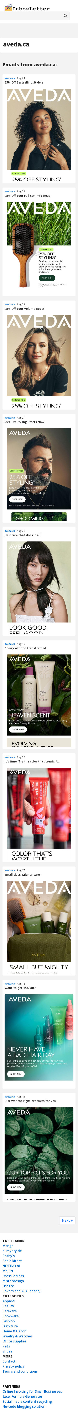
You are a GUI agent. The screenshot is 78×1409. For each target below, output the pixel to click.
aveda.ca (10, 78)
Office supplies (14, 1341)
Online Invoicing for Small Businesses (32, 1391)
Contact (9, 1361)
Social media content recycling (27, 1401)
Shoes (7, 1351)
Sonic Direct (12, 1261)
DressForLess (13, 1276)
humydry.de (12, 1250)
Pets (6, 1346)
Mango (8, 1245)
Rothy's (8, 1255)
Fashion (8, 1321)
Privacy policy (13, 1366)
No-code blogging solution (23, 1406)
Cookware (10, 1316)
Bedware (9, 1311)
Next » (67, 1220)
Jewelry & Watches (17, 1336)
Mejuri (7, 1271)
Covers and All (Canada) (21, 1291)
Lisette (8, 1286)
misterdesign (13, 1281)
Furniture (10, 1326)
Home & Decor (14, 1331)
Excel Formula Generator (22, 1396)
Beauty (8, 1306)
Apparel (8, 1301)
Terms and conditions (20, 1371)
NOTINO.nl (11, 1266)
